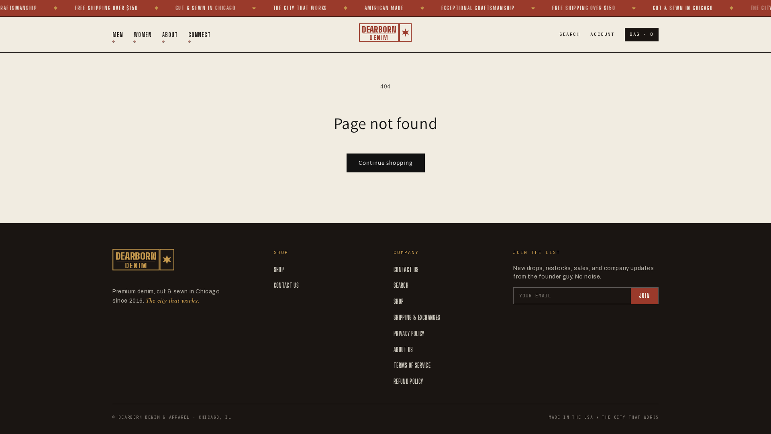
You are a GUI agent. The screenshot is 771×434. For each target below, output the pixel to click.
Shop (279, 269)
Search (569, 34)
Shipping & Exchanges (417, 317)
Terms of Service (412, 365)
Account (602, 34)
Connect (199, 34)
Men (117, 34)
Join (644, 295)
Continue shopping (386, 162)
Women (143, 34)
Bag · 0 (642, 34)
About (170, 34)
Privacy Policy (409, 333)
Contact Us (286, 285)
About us (403, 349)
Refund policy (408, 381)
